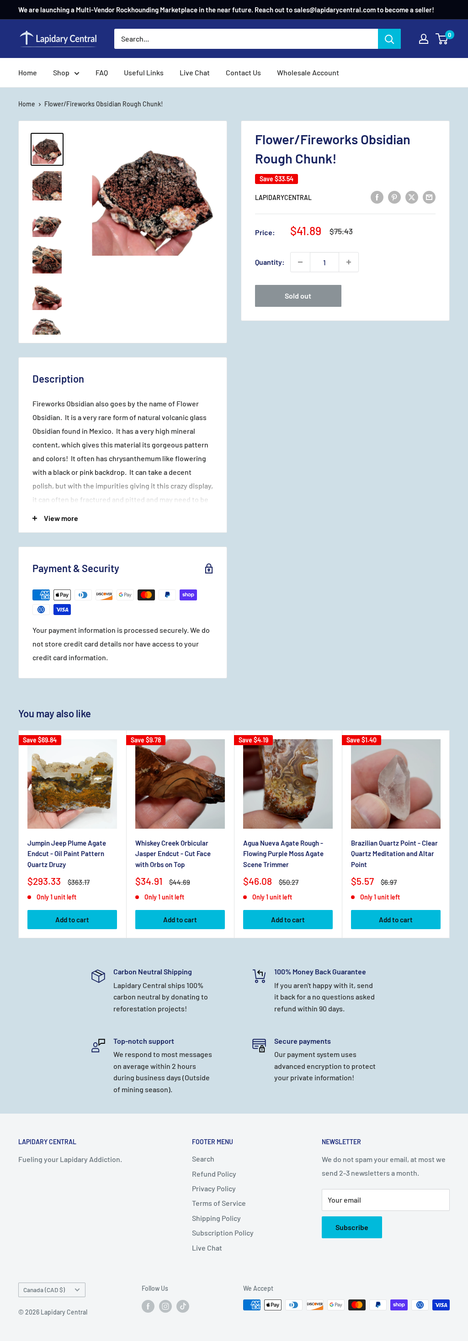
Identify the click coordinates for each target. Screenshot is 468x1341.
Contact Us (243, 72)
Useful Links (144, 72)
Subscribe (351, 1227)
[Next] (450, 834)
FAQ (102, 72)
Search (203, 1158)
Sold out (298, 295)
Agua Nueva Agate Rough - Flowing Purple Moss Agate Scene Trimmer (283, 853)
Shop (61, 72)
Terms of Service (219, 1203)
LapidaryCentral (283, 197)
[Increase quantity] (348, 262)
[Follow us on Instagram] (165, 1305)
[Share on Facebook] (377, 196)
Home (27, 72)
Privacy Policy (214, 1188)
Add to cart (72, 919)
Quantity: (270, 262)
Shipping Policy (216, 1218)
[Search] (389, 39)
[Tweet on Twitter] (411, 196)
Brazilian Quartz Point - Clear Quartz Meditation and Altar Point (394, 853)
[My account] (423, 39)
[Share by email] (429, 196)
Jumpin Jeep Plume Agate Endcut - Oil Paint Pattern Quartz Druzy (66, 853)
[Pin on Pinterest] (394, 196)
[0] (442, 38)
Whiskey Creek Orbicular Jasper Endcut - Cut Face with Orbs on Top (173, 853)
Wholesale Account (308, 72)
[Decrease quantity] (300, 262)
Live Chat (195, 72)
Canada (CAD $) (44, 1290)
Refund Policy (214, 1173)
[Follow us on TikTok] (182, 1305)
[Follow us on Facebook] (148, 1305)
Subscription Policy (223, 1232)
